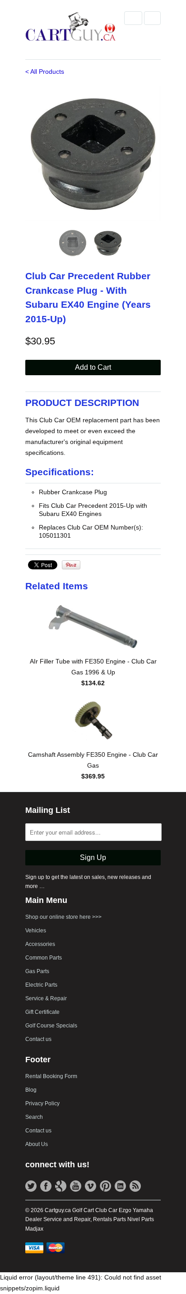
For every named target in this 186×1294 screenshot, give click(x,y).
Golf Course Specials (51, 1025)
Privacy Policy (42, 1103)
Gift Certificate (42, 1012)
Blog (31, 1090)
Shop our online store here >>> (63, 917)
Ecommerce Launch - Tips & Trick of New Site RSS (135, 1186)
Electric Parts (41, 985)
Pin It (71, 564)
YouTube (75, 1186)
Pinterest (105, 1186)
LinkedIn (120, 1186)
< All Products (44, 71)
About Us (36, 1144)
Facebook (45, 1186)
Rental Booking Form (51, 1076)
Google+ (60, 1186)
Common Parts (43, 958)
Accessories (40, 944)
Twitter (31, 1186)
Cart (152, 18)
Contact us (38, 1039)
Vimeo (90, 1186)
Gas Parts (37, 971)
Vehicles (35, 930)
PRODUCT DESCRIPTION (82, 402)
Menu (133, 18)
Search (34, 1117)
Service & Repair (46, 998)
